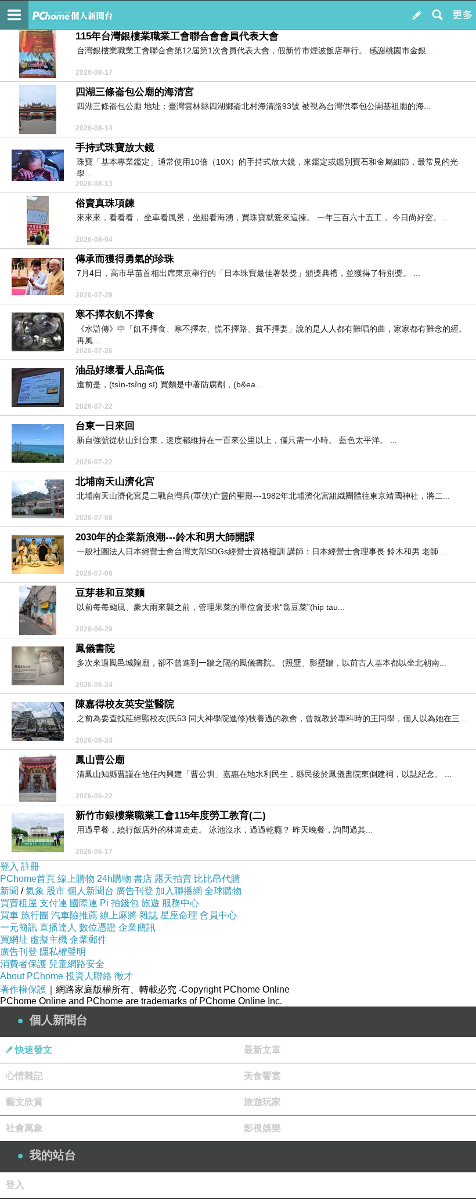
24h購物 (114, 879)
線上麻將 (118, 915)
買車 (9, 915)
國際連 (84, 903)
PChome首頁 (27, 879)
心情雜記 (24, 1076)
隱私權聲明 (62, 952)
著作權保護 (23, 989)
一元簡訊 (18, 927)
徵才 (123, 976)
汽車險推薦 (74, 915)
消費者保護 (23, 964)
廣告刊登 (134, 891)
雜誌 (148, 915)
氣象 (35, 891)
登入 (9, 866)
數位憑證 (97, 927)
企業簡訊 (137, 927)
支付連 (53, 903)
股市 (55, 891)
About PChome (31, 976)
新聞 (9, 891)
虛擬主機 (48, 939)
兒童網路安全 (76, 964)
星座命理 (178, 915)
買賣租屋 (18, 903)
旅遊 (150, 903)
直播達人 (58, 927)
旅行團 (35, 915)
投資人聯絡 (89, 976)
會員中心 (218, 915)
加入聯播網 (179, 891)
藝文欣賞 (24, 1102)
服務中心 (180, 903)
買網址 (14, 939)
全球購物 (222, 891)
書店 (143, 879)
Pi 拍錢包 (119, 903)
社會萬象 (24, 1128)
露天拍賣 (173, 879)
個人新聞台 (90, 891)
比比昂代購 (217, 879)
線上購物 (76, 879)
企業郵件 (88, 939)
